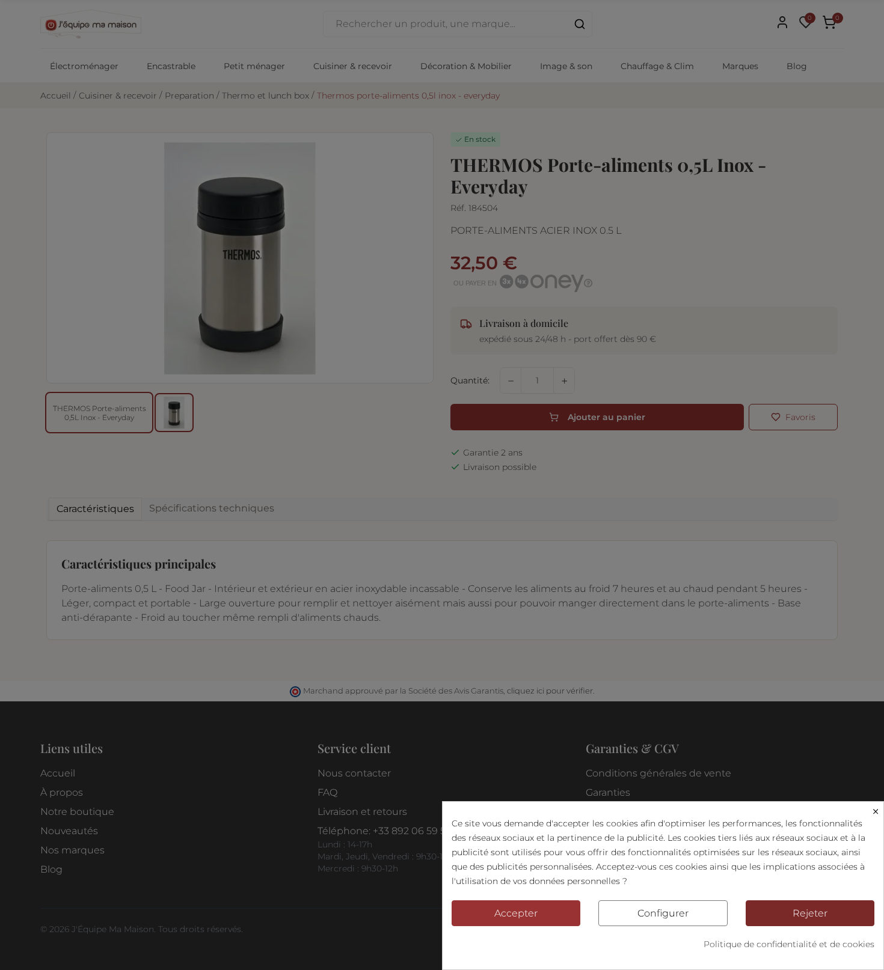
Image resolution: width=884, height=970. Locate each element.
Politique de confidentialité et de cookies (789, 944)
